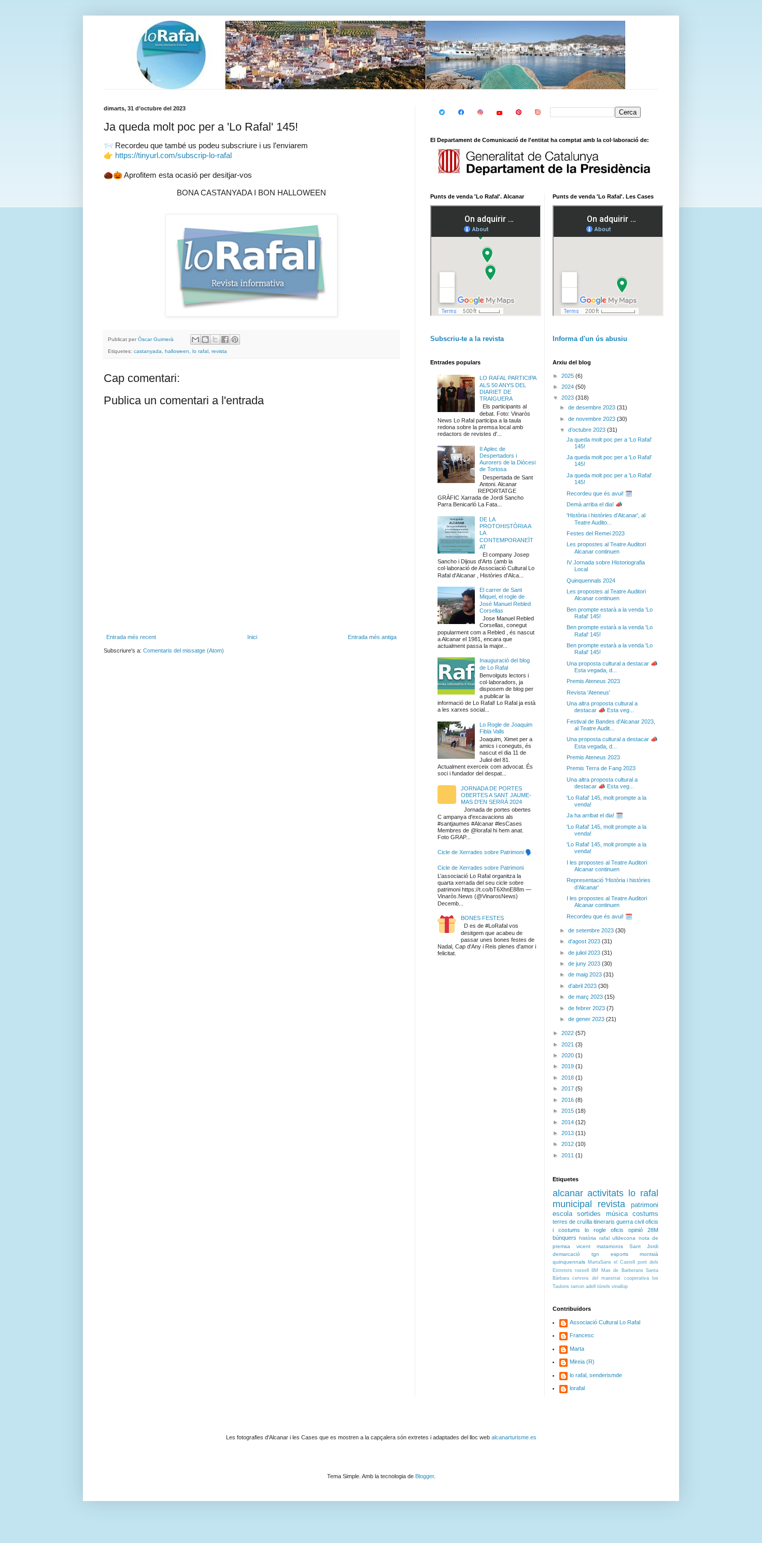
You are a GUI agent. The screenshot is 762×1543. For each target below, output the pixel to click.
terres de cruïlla (572, 1222)
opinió (635, 1230)
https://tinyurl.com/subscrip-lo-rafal (173, 155)
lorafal (577, 1388)
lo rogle (595, 1230)
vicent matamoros (599, 1246)
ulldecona (624, 1238)
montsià (649, 1254)
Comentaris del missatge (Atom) (183, 650)
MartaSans (599, 1262)
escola (562, 1214)
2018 (568, 1077)
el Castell (624, 1262)
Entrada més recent (131, 637)
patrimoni (644, 1205)
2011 (568, 1155)
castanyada (148, 351)
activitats (605, 1193)
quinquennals (569, 1262)
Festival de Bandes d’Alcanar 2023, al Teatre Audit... (611, 724)
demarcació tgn (576, 1254)
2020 (568, 1055)
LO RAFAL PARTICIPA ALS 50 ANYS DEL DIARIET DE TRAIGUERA (507, 388)
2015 (568, 1111)
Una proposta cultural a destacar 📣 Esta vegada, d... (612, 666)
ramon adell (583, 1286)
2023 (568, 397)
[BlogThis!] (205, 339)
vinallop (620, 1286)
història (587, 1238)
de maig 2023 (585, 974)
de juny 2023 (585, 963)
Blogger (424, 1476)
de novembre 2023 (592, 419)
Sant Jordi (643, 1246)
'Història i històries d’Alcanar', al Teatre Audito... (606, 518)
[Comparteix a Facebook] (225, 339)
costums (645, 1214)
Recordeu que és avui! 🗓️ (599, 493)
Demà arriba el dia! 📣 (595, 504)
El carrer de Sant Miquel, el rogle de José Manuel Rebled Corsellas (505, 600)
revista (219, 351)
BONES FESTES (482, 918)
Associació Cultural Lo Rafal (605, 1322)
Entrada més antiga (372, 637)
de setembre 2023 (591, 930)
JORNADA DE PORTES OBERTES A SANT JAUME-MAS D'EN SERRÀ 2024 (496, 795)
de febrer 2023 (587, 1008)
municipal (572, 1204)
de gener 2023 (587, 1019)
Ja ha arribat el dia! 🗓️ (595, 815)
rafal (604, 1238)
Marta (577, 1349)
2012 (568, 1144)
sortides (589, 1214)
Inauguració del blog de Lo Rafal (504, 663)
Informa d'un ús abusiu (590, 339)
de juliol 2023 (585, 953)
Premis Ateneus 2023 (593, 681)
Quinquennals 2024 (591, 580)
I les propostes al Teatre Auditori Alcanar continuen (607, 865)
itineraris (604, 1222)
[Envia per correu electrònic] (195, 339)
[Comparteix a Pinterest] (235, 339)
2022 (568, 1033)
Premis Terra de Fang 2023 (601, 768)
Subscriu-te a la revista (467, 339)
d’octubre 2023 (587, 430)
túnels (603, 1286)
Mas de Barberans (622, 1270)
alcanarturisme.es (514, 1437)
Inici (252, 637)
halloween (177, 351)
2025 (568, 376)
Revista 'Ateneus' (588, 692)
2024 (568, 387)
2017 (568, 1088)
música (617, 1214)
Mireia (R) (582, 1361)
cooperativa (636, 1278)
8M (594, 1270)
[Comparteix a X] (215, 339)
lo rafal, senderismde (596, 1375)
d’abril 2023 (583, 986)
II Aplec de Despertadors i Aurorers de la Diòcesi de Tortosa (507, 459)
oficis (617, 1230)
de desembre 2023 (592, 407)
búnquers (564, 1238)
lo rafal (200, 351)
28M (652, 1230)
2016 (568, 1100)
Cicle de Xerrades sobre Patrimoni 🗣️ (485, 852)
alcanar (568, 1193)
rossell (582, 1270)
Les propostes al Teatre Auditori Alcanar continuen (606, 547)
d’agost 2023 (585, 941)
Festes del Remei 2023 (596, 533)
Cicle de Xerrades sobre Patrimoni (481, 868)
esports (619, 1254)
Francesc (582, 1335)
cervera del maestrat (596, 1278)
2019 (568, 1066)
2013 (568, 1133)
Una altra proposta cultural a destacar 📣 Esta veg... (602, 706)
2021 (568, 1044)
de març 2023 (586, 997)
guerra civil (630, 1222)
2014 (568, 1122)
